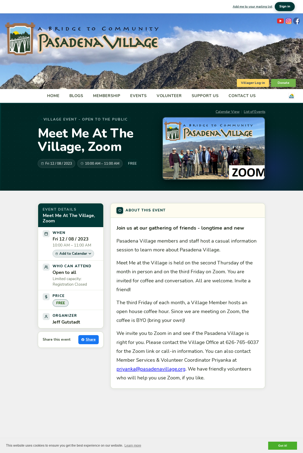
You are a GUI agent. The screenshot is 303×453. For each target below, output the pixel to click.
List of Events (254, 111)
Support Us (205, 96)
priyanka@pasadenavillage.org (151, 369)
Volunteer (169, 96)
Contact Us (242, 96)
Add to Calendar (73, 253)
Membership (106, 96)
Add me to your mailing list (252, 7)
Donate (283, 83)
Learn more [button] (132, 445)
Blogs (76, 96)
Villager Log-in (253, 83)
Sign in (284, 6)
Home (53, 96)
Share (91, 339)
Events (138, 96)
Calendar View (228, 111)
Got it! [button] (282, 445)
